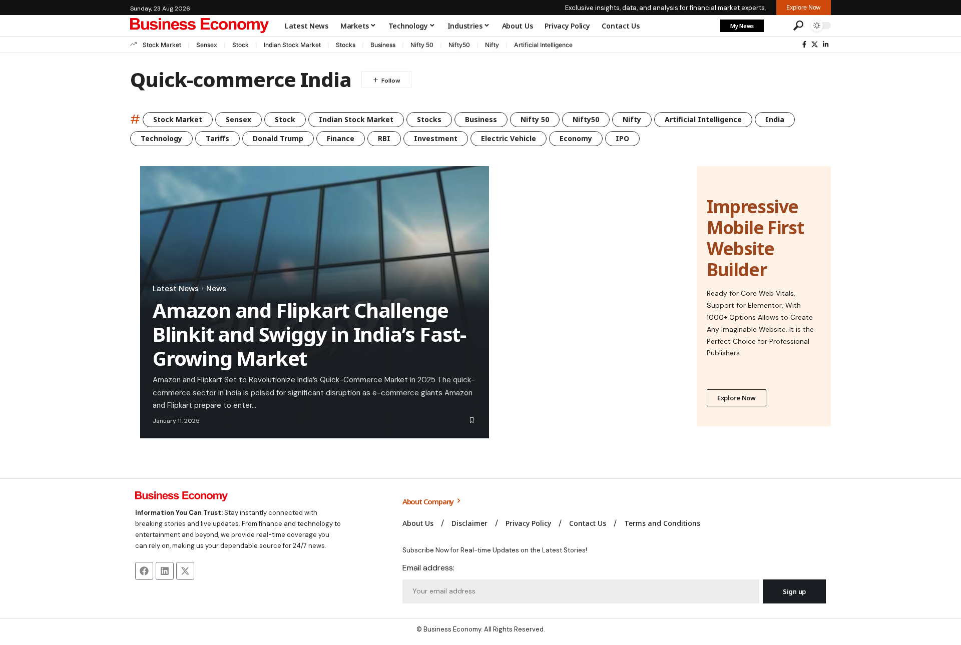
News (216, 289)
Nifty (492, 45)
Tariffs (217, 138)
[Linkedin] (165, 571)
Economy (576, 138)
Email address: (428, 567)
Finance (340, 138)
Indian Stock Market (292, 45)
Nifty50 (459, 45)
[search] (798, 25)
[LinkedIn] (825, 44)
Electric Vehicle (508, 138)
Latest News (176, 289)
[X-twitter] (185, 571)
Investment (435, 138)
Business (382, 45)
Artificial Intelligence (543, 45)
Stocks (345, 45)
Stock (240, 45)
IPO (622, 138)
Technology (161, 138)
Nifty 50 (421, 45)
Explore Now (736, 397)
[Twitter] (814, 44)
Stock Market (162, 45)
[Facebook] (804, 44)
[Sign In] (777, 26)
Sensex (206, 45)
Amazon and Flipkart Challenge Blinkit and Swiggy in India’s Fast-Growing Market (309, 334)
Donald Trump (278, 138)
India (774, 119)
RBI (384, 138)
